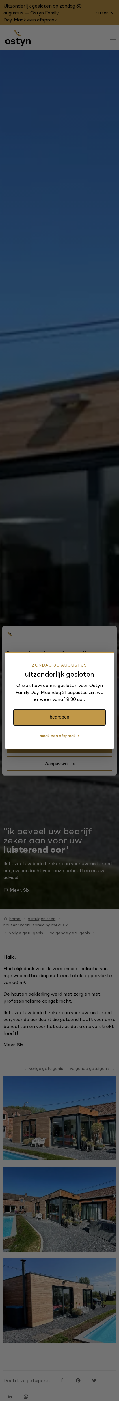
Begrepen (59, 717)
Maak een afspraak (58, 735)
